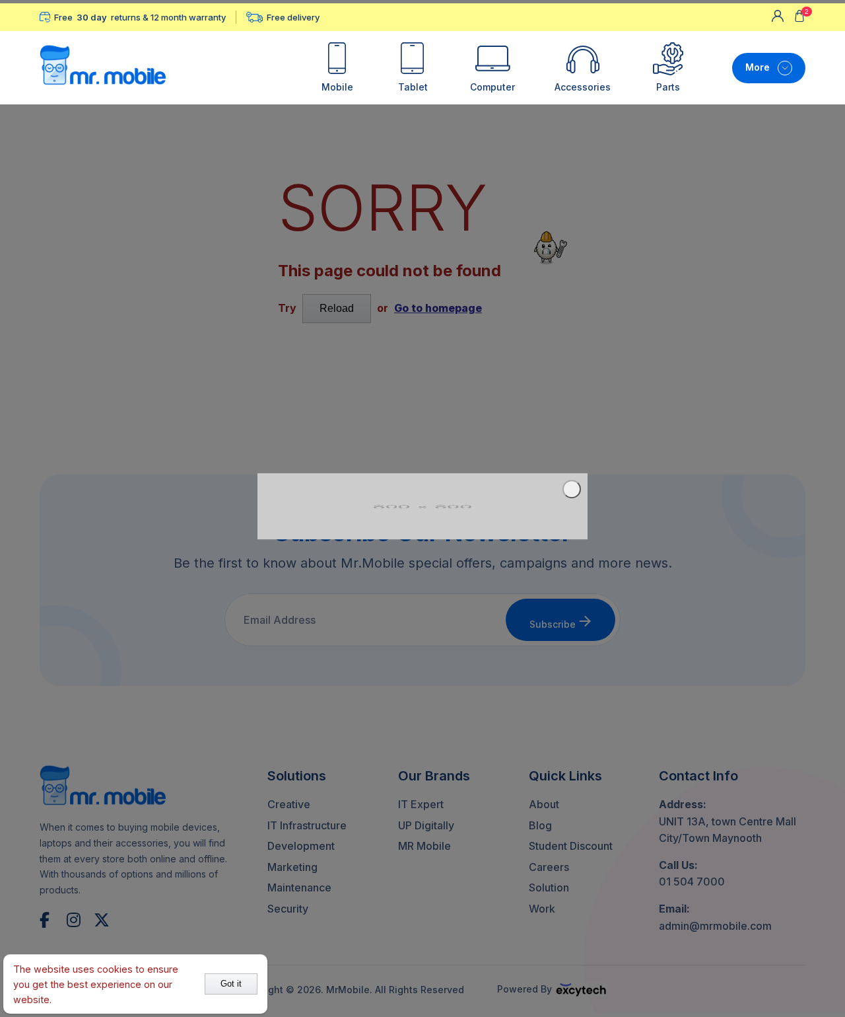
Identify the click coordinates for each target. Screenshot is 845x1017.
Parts (668, 87)
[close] (571, 489)
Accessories (583, 87)
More (757, 67)
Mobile (337, 87)
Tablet (413, 87)
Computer (492, 87)
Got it (231, 984)
